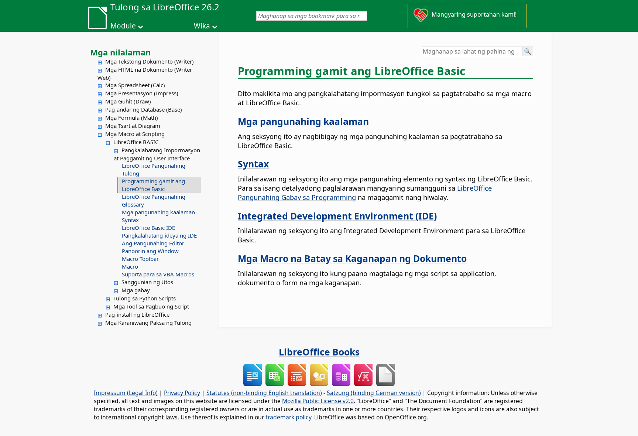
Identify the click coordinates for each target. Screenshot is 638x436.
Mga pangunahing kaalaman (158, 212)
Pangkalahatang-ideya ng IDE (159, 235)
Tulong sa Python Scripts (144, 298)
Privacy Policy (182, 393)
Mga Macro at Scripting (135, 133)
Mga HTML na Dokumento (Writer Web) (144, 73)
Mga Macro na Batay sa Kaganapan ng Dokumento (352, 258)
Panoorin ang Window (150, 251)
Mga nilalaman (120, 52)
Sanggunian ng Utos (147, 282)
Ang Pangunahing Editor (153, 243)
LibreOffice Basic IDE (148, 227)
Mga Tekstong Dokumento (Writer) (149, 61)
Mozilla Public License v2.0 (318, 401)
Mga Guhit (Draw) (128, 101)
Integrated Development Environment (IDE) (337, 216)
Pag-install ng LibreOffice (137, 314)
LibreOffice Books (319, 351)
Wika (202, 26)
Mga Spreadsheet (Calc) (135, 85)
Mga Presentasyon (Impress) (141, 93)
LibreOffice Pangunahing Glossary (153, 200)
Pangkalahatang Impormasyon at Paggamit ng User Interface (157, 154)
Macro (130, 266)
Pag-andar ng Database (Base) (143, 109)
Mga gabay (135, 290)
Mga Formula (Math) (131, 117)
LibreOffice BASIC (135, 142)
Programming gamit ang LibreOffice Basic (153, 185)
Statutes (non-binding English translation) (264, 393)
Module (123, 26)
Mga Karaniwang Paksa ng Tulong (148, 322)
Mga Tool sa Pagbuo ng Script (151, 306)
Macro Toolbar (140, 258)
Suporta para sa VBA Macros (158, 274)
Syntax (130, 220)
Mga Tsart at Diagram (132, 125)
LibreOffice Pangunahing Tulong (153, 169)
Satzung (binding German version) (374, 393)
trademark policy (288, 417)
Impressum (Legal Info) (126, 393)
